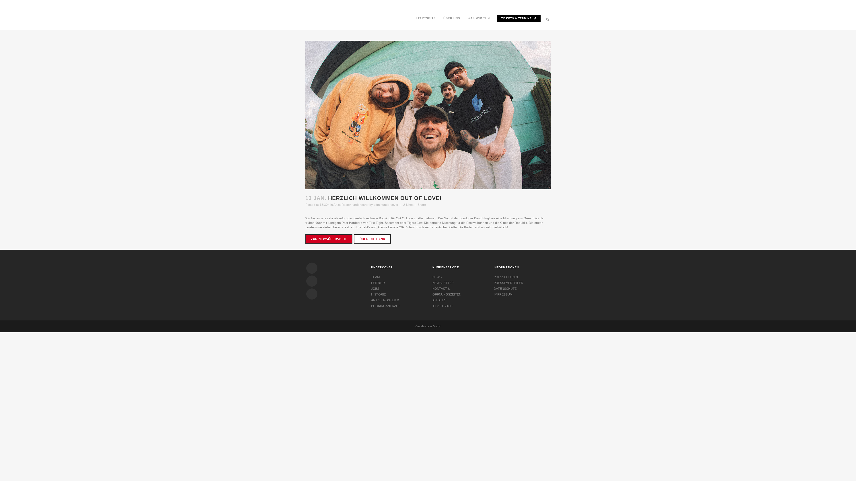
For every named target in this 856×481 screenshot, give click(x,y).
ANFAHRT (439, 300)
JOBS (375, 288)
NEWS (437, 277)
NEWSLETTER (443, 283)
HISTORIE (378, 294)
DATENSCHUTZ (505, 288)
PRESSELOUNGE (506, 277)
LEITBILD (378, 283)
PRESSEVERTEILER (508, 283)
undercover (360, 204)
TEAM (375, 277)
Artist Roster (342, 204)
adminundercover (386, 204)
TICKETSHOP (442, 306)
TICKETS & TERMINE (516, 18)
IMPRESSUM (503, 294)
